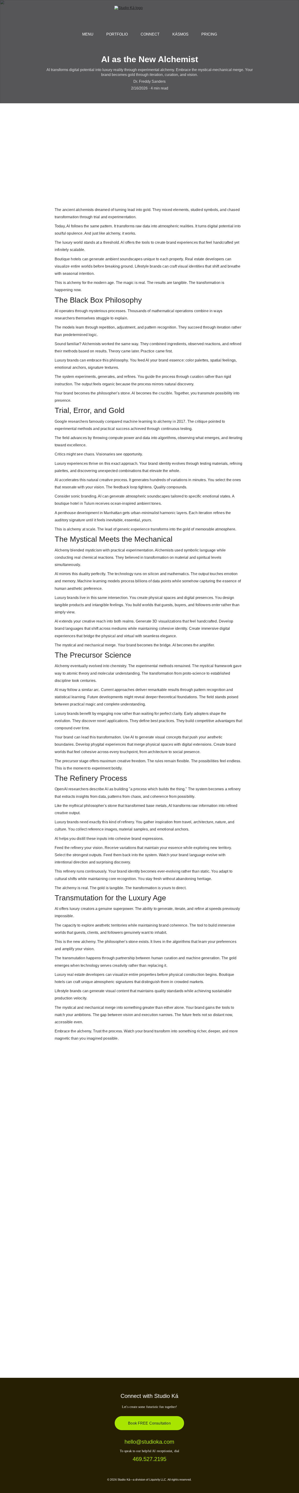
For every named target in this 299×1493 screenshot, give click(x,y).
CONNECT (150, 34)
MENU (87, 34)
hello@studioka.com (149, 1442)
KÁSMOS (180, 34)
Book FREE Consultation (149, 1423)
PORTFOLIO (117, 34)
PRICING (209, 34)
